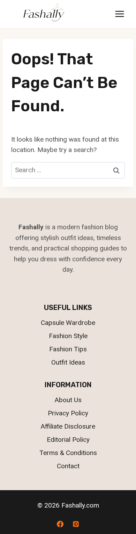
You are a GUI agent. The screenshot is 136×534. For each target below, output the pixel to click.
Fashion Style (68, 336)
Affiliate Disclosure (68, 426)
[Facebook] (60, 524)
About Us (68, 400)
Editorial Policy (68, 440)
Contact (68, 466)
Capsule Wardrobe (68, 323)
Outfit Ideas (68, 362)
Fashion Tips (68, 349)
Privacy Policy (68, 413)
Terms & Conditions (68, 453)
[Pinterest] (76, 524)
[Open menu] (119, 14)
